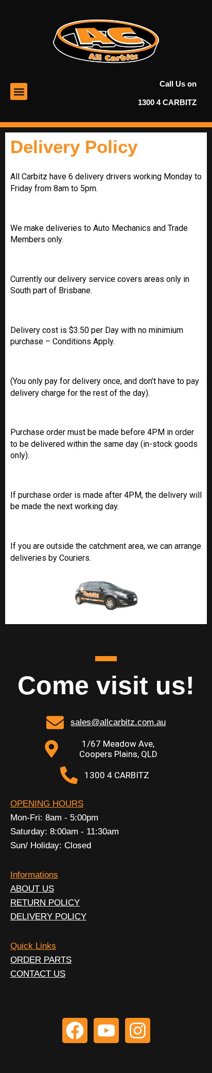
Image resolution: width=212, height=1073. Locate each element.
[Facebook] (74, 1030)
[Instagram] (137, 1030)
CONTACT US (37, 974)
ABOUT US (32, 889)
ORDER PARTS (41, 960)
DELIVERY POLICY (48, 916)
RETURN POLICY (45, 903)
